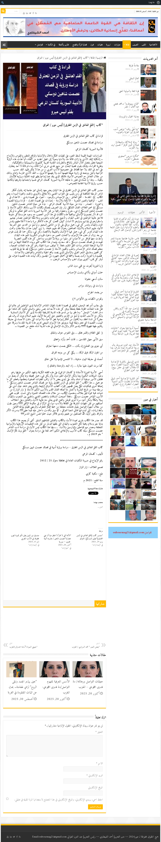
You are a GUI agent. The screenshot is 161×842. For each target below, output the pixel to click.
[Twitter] (30, 13)
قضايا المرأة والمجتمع (79, 45)
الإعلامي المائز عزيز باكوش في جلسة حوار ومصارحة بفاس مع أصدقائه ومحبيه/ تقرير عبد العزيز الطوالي (125, 279)
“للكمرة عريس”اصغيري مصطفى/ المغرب (128, 157)
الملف (144, 45)
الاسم (99, 763)
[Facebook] (33, 13)
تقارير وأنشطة (64, 45)
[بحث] (3, 11)
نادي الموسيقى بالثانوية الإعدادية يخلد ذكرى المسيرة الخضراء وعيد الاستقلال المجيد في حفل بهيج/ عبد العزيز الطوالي (125, 366)
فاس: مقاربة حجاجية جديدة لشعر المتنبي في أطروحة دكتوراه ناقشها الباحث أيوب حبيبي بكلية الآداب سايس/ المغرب (133, 199)
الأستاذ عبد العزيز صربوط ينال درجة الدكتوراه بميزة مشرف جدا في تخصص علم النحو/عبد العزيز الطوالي (124, 349)
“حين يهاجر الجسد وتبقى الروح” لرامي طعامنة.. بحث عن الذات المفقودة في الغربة (22, 687)
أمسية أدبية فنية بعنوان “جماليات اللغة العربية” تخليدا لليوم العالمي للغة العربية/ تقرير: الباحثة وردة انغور (125, 332)
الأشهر (142, 212)
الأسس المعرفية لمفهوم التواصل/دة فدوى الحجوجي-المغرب (56, 687)
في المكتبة (51, 45)
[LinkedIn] (27, 13)
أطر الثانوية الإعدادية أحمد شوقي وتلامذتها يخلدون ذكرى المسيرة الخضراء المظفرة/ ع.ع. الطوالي (125, 381)
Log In (151, 2)
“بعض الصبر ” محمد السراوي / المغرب (86, 645)
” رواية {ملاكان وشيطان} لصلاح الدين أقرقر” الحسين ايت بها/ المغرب (125, 145)
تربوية (108, 45)
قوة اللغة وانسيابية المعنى (129, 91)
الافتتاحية (153, 45)
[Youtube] (24, 13)
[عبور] (80, 27)
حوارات (117, 45)
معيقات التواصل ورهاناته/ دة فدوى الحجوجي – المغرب (88, 684)
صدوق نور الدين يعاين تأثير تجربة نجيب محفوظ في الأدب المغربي (25, 537)
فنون (92, 45)
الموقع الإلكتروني (95, 787)
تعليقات (131, 212)
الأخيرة (152, 212)
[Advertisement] (54, 577)
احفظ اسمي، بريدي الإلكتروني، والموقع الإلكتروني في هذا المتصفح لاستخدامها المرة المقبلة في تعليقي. (58, 799)
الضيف (135, 45)
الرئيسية (99, 58)
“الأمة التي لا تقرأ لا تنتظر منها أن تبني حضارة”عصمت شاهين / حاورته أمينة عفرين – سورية (57, 539)
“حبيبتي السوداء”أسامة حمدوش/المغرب (23, 645)
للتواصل (40, 45)
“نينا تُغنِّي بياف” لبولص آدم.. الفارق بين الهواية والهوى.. (126, 131)
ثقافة (127, 45)
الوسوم (121, 212)
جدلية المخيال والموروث (129, 116)
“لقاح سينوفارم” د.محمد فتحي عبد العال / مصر (126, 105)
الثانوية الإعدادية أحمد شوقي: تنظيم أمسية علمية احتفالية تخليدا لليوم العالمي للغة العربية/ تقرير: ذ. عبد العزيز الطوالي (124, 296)
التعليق (99, 732)
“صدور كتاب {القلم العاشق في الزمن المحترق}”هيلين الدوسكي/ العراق (89, 537)
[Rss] (36, 13)
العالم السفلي (134, 78)
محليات (100, 45)
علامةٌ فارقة (134, 65)
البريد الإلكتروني (94, 775)
